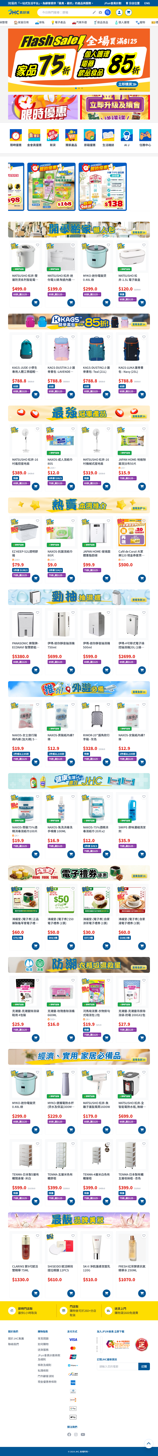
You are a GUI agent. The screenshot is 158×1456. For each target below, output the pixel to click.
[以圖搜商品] (100, 12)
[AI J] (94, 12)
